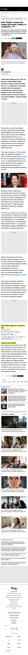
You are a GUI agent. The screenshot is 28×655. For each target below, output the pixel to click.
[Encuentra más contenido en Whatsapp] (8, 38)
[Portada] (14, 590)
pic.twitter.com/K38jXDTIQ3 (6, 338)
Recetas (19, 647)
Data (19, 640)
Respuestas (9, 636)
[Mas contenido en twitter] (14, 628)
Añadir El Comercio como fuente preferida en (14, 18)
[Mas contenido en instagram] (16, 628)
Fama (9, 643)
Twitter (13, 381)
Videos (19, 636)
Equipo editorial (14, 591)
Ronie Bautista (7, 72)
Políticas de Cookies (14, 617)
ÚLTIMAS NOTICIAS (7, 539)
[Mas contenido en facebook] (11, 628)
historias (4, 381)
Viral (9, 381)
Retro (19, 643)
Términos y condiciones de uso (14, 612)
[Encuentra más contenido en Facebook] (2, 38)
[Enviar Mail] (2, 71)
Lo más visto (5, 386)
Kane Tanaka (24, 381)
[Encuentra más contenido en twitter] (5, 38)
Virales (8, 647)
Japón (18, 381)
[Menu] (2, 9)
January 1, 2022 (17, 339)
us (8, 640)
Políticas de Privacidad (14, 615)
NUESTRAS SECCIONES (14, 633)
